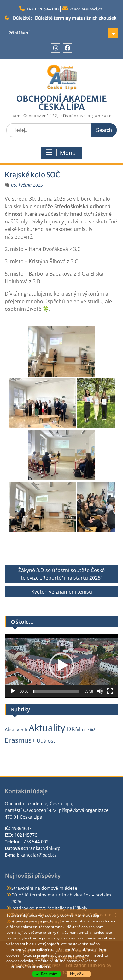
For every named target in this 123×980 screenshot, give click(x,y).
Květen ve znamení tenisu (61, 591)
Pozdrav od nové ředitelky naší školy (49, 908)
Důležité (88, 730)
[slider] (56, 691)
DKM (74, 729)
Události (46, 740)
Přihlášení (19, 33)
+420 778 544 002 (42, 9)
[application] (61, 666)
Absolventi (16, 729)
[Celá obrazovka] (110, 691)
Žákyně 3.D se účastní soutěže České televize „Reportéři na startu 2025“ (61, 574)
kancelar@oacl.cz (85, 9)
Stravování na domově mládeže (44, 888)
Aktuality (47, 727)
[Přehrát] (13, 691)
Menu (68, 152)
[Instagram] (55, 48)
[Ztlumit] (100, 691)
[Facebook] (67, 48)
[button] (61, 665)
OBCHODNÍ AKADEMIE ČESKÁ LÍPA (61, 102)
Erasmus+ (20, 740)
